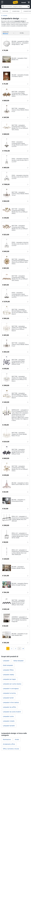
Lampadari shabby (8, 674)
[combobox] (15, 6)
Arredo (17, 739)
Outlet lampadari (8, 665)
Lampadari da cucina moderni (12, 712)
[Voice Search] (28, 7)
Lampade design (15, 11)
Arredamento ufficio (9, 744)
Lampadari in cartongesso (11, 688)
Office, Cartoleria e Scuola (11, 749)
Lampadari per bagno (9, 679)
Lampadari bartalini (9, 725)
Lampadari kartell (8, 698)
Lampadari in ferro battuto (11, 702)
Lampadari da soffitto (9, 707)
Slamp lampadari (18, 660)
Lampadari (5, 15)
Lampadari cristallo (8, 721)
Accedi (23, 2)
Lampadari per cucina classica (12, 684)
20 (23, 648)
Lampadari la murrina (9, 693)
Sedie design (5, 11)
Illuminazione (7, 739)
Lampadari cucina (8, 716)
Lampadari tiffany (8, 670)
